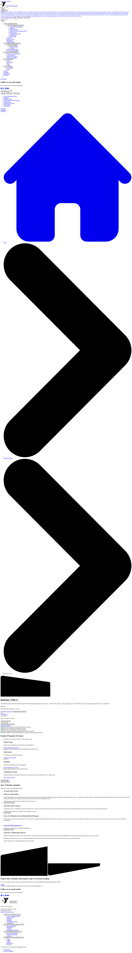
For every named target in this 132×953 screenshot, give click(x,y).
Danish (43, 12)
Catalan (113, 12)
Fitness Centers (10, 39)
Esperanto (22, 14)
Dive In (9, 777)
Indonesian (126, 12)
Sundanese (7, 16)
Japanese (72, 12)
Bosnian (13, 14)
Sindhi (72, 16)
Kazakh (111, 14)
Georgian (122, 13)
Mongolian (67, 14)
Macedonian (98, 13)
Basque (118, 13)
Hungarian (49, 13)
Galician (45, 13)
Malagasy (116, 14)
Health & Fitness (11, 42)
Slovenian (20, 13)
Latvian (2, 13)
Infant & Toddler (14, 46)
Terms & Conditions (8, 951)
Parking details (19, 711)
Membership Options (6, 725)
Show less (5, 781)
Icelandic (93, 13)
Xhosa (79, 16)
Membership (10, 40)
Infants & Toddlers (11, 926)
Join (8, 17)
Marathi (62, 14)
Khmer (50, 14)
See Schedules (11, 767)
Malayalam (121, 14)
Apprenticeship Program (12, 49)
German (58, 12)
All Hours (5, 721)
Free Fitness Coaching (9, 802)
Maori (58, 14)
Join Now (9, 944)
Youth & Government (12, 56)
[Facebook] (2, 89)
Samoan (58, 16)
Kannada (46, 14)
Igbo (38, 14)
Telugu (85, 14)
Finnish (50, 12)
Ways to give (10, 62)
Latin (55, 14)
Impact (8, 63)
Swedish (109, 12)
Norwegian (81, 12)
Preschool (12, 48)
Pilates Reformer (14, 29)
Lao (53, 14)
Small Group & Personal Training (12, 100)
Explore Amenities (7, 724)
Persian (65, 13)
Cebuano (17, 14)
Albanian (36, 13)
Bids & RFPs (10, 68)
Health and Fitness (8, 458)
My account (4, 17)
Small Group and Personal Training (18, 31)
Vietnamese (31, 13)
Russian (101, 12)
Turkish (61, 13)
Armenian (107, 13)
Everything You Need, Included (11, 791)
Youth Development (11, 58)
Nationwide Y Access (9, 829)
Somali (79, 14)
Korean (76, 12)
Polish (85, 12)
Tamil (82, 14)
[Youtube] (8, 89)
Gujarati (27, 14)
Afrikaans (69, 13)
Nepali (71, 14)
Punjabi (75, 14)
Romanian (95, 12)
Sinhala (126, 14)
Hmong (34, 14)
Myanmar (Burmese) (99, 14)
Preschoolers (10, 927)
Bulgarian (10, 12)
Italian (68, 12)
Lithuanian (7, 13)
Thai (58, 13)
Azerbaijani (113, 13)
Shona (69, 16)
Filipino (117, 12)
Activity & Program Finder (16, 26)
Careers (8, 940)
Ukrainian (25, 13)
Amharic (18, 16)
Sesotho (2, 16)
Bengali (9, 14)
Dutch (47, 12)
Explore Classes (11, 747)
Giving (8, 65)
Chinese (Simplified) (18, 12)
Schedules (9, 38)
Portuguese (90, 12)
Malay (73, 13)
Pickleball (12, 28)
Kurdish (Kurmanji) (35, 16)
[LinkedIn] (6, 89)
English (3, 12)
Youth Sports (13, 36)
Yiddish (103, 13)
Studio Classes (13, 32)
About (8, 69)
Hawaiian (28, 16)
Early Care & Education (12, 50)
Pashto (53, 16)
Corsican (23, 16)
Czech (40, 12)
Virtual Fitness (13, 35)
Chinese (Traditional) (29, 12)
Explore (2, 884)
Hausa (30, 14)
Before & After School (12, 933)
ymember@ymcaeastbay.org (7, 912)
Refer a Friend (7, 812)
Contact (5, 70)
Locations (6, 72)
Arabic (6, 12)
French (54, 12)
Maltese (55, 13)
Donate (11, 17)
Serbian (12, 13)
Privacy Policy (7, 949)
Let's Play (10, 757)
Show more (4, 780)
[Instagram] (4, 89)
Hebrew (121, 12)
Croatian (36, 12)
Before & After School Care (13, 53)
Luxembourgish (48, 16)
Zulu (93, 14)
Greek (62, 12)
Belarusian (87, 13)
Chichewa (106, 14)
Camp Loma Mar (11, 55)
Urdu (5, 14)
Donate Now (10, 943)
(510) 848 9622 (4, 714)
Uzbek (14, 16)
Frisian (76, 16)
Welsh (83, 13)
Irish (80, 13)
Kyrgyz (42, 16)
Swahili (77, 13)
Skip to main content (6, 1)
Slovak (15, 13)
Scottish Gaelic (63, 16)
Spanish (105, 12)
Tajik (11, 16)
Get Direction (6, 711)
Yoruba (89, 14)
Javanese (41, 14)
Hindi (65, 12)
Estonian (40, 13)
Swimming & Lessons (15, 33)
